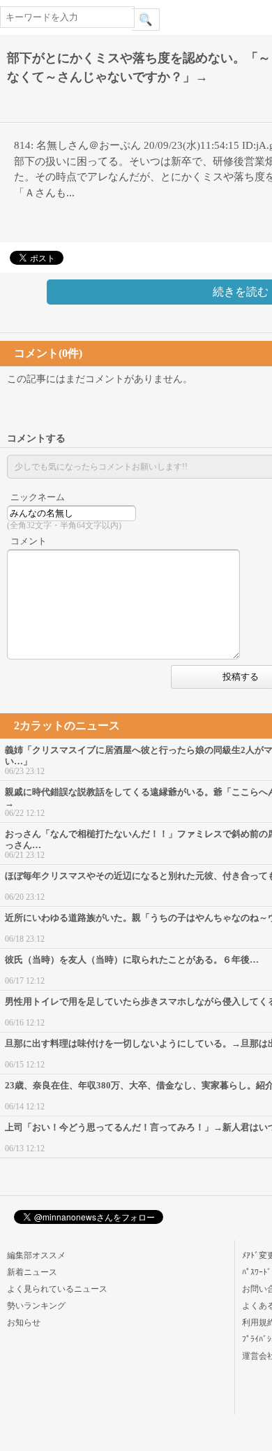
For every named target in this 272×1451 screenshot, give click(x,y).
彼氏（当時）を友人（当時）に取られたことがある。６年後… (132, 959)
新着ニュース (32, 1272)
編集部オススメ (36, 1255)
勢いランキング (36, 1306)
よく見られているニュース (57, 1289)
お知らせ (23, 1322)
